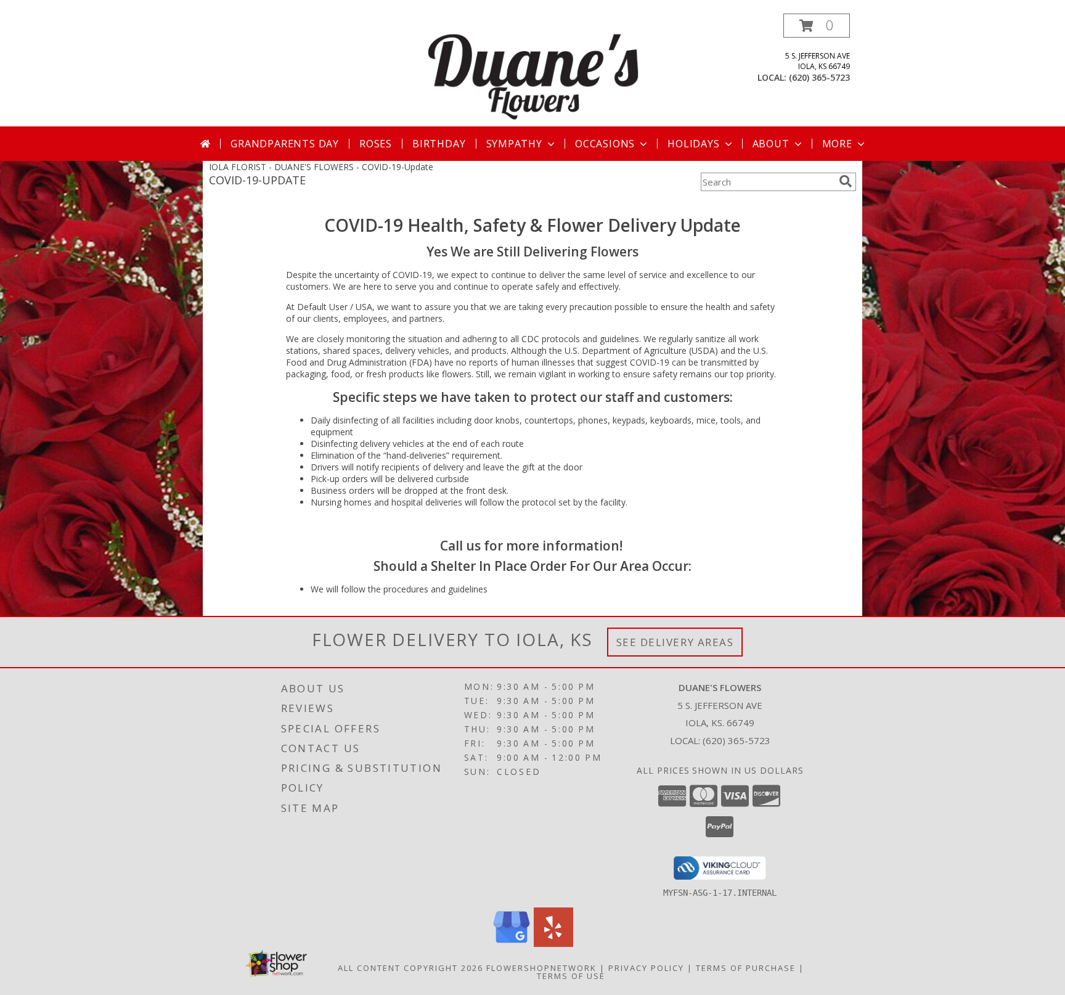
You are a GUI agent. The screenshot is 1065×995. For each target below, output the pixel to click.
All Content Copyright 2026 (410, 967)
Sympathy (514, 143)
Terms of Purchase (746, 967)
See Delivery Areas (675, 642)
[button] (816, 26)
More (837, 143)
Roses (375, 143)
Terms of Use (571, 975)
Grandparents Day (285, 143)
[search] (845, 181)
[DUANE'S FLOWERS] (534, 70)
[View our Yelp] (553, 943)
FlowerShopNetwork (541, 967)
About (771, 143)
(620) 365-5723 (819, 77)
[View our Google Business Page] (511, 943)
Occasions (605, 143)
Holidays (693, 143)
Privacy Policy (646, 967)
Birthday (438, 143)
